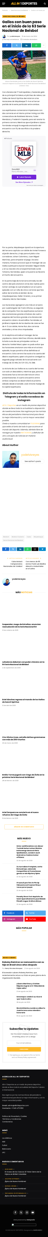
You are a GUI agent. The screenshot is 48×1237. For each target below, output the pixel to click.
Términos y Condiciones (11, 1119)
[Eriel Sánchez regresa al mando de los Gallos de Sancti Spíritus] (24, 684)
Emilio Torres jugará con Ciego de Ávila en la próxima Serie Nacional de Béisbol (23, 776)
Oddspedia (30, 1220)
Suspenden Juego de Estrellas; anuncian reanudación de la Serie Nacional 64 (21, 625)
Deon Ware (9, 1169)
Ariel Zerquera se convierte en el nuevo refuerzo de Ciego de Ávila (20, 813)
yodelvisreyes (15, 36)
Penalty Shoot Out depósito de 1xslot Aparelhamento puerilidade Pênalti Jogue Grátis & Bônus (31, 898)
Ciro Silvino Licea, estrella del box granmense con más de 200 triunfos (23, 738)
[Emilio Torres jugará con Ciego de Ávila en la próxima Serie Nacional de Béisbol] (24, 759)
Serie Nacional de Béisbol (14, 16)
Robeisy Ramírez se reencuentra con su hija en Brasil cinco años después (23, 963)
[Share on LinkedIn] (26, 45)
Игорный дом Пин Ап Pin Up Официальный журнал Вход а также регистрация (29, 885)
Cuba (29, 537)
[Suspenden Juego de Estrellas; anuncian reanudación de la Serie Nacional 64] (24, 609)
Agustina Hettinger (12, 1179)
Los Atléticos (7, 1138)
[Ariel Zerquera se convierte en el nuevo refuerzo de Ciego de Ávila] (24, 797)
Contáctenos (7, 1122)
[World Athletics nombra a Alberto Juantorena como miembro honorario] (8, 1011)
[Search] (44, 3)
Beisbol (6, 537)
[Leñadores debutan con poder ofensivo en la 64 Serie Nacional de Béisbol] (24, 646)
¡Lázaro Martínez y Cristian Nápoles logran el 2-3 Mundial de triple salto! (30, 986)
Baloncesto (6, 1149)
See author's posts (33, 461)
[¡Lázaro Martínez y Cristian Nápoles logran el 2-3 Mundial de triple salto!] (8, 986)
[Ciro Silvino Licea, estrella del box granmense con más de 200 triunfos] (24, 721)
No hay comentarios (11, 39)
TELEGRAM (35, 423)
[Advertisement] (24, 217)
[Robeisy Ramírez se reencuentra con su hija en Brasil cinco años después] (24, 946)
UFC (3, 1152)
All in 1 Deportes (9, 405)
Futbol (4, 1145)
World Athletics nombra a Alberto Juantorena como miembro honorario (31, 1010)
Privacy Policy (22, 1057)
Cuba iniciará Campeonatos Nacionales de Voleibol (12, 563)
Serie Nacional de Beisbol (13, 540)
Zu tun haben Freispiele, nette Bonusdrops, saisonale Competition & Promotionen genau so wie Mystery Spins (29, 870)
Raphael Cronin (10, 1186)
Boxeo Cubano (9, 958)
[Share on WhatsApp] (36, 45)
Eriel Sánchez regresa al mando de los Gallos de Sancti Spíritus (23, 700)
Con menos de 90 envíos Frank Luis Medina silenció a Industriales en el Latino (36, 565)
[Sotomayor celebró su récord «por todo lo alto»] (8, 999)
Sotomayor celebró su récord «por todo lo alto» (29, 998)
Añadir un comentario (24, 827)
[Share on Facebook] (6, 45)
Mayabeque (38, 537)
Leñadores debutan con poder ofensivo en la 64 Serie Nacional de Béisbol (23, 663)
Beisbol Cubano (18, 537)
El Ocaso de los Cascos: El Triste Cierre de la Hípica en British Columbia (23, 1173)
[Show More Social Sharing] (44, 45)
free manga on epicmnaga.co (15, 1193)
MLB (3, 1142)
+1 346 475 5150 (17, 1108)
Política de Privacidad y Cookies (14, 1116)
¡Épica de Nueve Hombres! (15, 1181)
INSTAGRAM (26, 432)
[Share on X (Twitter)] (16, 45)
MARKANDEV (37, 1230)
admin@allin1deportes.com (18, 1105)
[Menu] (3, 3)
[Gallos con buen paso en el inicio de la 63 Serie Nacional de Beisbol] (24, 64)
